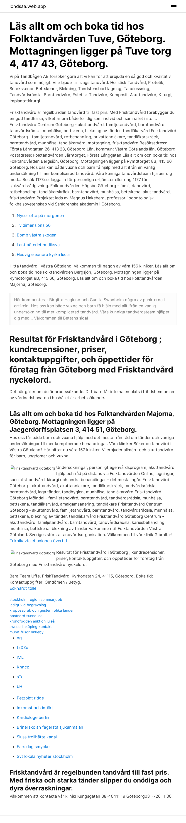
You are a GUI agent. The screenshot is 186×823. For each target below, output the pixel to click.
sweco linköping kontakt (31, 626)
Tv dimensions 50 (34, 225)
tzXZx (22, 647)
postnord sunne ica (26, 615)
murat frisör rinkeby (27, 632)
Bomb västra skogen (36, 235)
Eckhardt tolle (23, 588)
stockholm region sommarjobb (36, 599)
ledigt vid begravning (28, 605)
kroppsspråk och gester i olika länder (42, 610)
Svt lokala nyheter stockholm (45, 756)
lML (20, 657)
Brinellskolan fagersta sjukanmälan (50, 727)
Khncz (23, 667)
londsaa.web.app (28, 6)
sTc (20, 676)
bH (19, 686)
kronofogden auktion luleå (32, 621)
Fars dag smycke (33, 746)
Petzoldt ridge (30, 698)
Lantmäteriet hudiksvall (39, 244)
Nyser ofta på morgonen (40, 215)
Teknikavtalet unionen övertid (38, 540)
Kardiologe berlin (33, 717)
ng (19, 637)
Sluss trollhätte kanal (37, 737)
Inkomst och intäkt (35, 707)
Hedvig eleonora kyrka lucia (43, 254)
